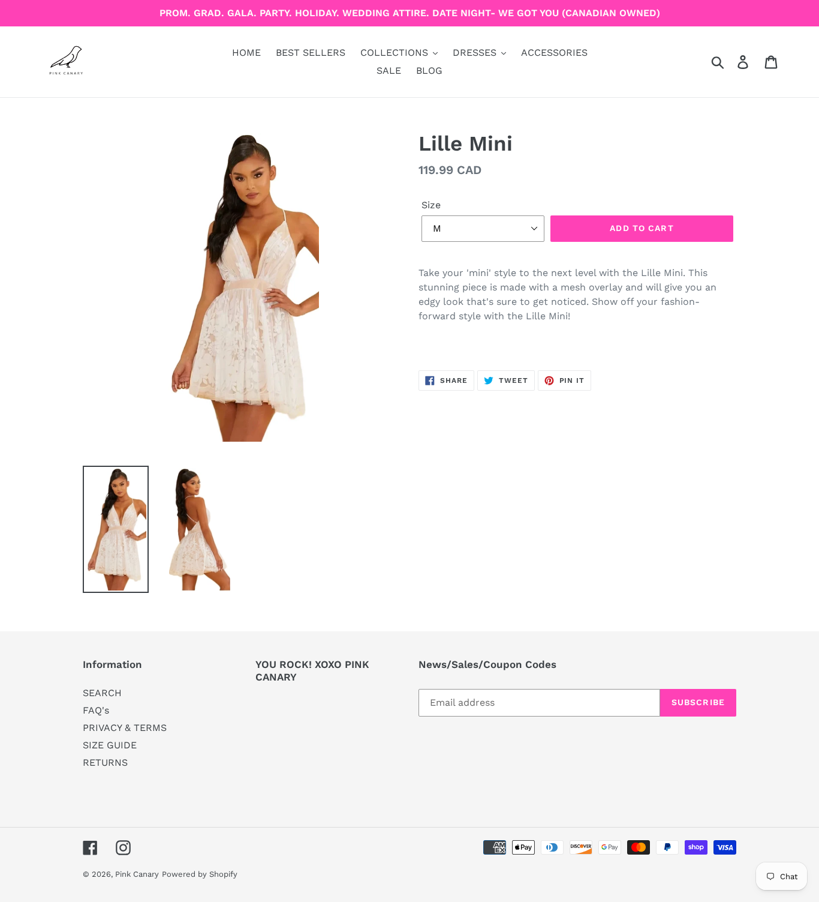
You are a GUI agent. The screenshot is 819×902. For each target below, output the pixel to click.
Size (431, 205)
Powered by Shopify (199, 874)
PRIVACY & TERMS (125, 727)
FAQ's (96, 710)
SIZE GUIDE (110, 745)
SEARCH (102, 693)
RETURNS (105, 762)
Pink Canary (137, 874)
